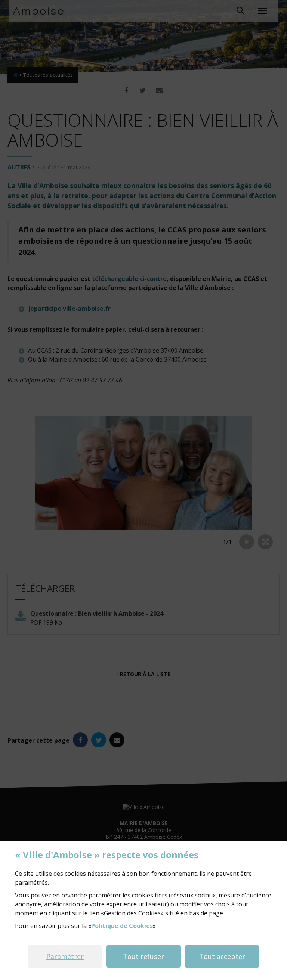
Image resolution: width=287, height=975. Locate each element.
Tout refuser (143, 956)
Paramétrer (65, 956)
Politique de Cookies (122, 926)
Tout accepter (222, 956)
